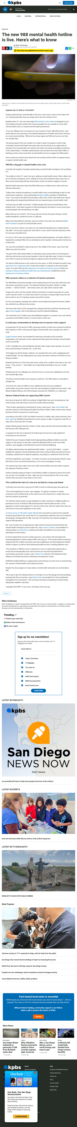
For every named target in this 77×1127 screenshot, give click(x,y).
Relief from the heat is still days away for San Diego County (24, 966)
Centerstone (23, 530)
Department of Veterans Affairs (17, 273)
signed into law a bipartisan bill (17, 266)
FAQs (51, 1079)
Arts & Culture (43, 1040)
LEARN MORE (21, 1116)
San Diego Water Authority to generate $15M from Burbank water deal (10, 1047)
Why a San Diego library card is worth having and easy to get (47, 1046)
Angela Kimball (11, 337)
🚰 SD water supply (11, 626)
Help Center (53, 1090)
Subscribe (38, 691)
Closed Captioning (55, 1073)
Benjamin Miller (43, 195)
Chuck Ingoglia (14, 311)
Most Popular (8, 904)
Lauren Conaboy (49, 527)
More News (8, 1026)
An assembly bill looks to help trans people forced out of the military (27, 781)
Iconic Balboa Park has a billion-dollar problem (19, 979)
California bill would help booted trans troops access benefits (64, 1047)
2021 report (10, 419)
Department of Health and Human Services (44, 268)
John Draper (60, 407)
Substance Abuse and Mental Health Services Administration (28, 271)
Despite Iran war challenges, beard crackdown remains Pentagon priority (29, 972)
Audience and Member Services (59, 1069)
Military (60, 1040)
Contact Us (53, 1076)
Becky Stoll (37, 577)
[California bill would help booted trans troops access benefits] (66, 1033)
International (40, 16)
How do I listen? (54, 1083)
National (28, 16)
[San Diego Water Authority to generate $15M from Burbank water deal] (11, 1033)
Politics (23, 1040)
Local (19, 16)
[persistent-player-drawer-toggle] (74, 9)
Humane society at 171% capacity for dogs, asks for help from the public (29, 953)
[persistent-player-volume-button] (10, 9)
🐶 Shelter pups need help (13, 619)
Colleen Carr (39, 554)
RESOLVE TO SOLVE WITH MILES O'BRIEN (17, 896)
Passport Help (54, 1086)
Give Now (68, 3)
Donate (38, 1016)
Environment (6, 1040)
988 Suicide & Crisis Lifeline (44, 122)
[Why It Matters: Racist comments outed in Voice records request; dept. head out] (29, 1033)
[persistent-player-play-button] (5, 9)
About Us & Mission (30, 1069)
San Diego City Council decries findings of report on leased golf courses (29, 960)
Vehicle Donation (29, 1122)
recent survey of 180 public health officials (22, 513)
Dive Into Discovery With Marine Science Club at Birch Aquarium (26, 839)
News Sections (55, 16)
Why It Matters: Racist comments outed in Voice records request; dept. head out (29, 1047)
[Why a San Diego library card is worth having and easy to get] (47, 1033)
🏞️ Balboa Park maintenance (14, 622)
